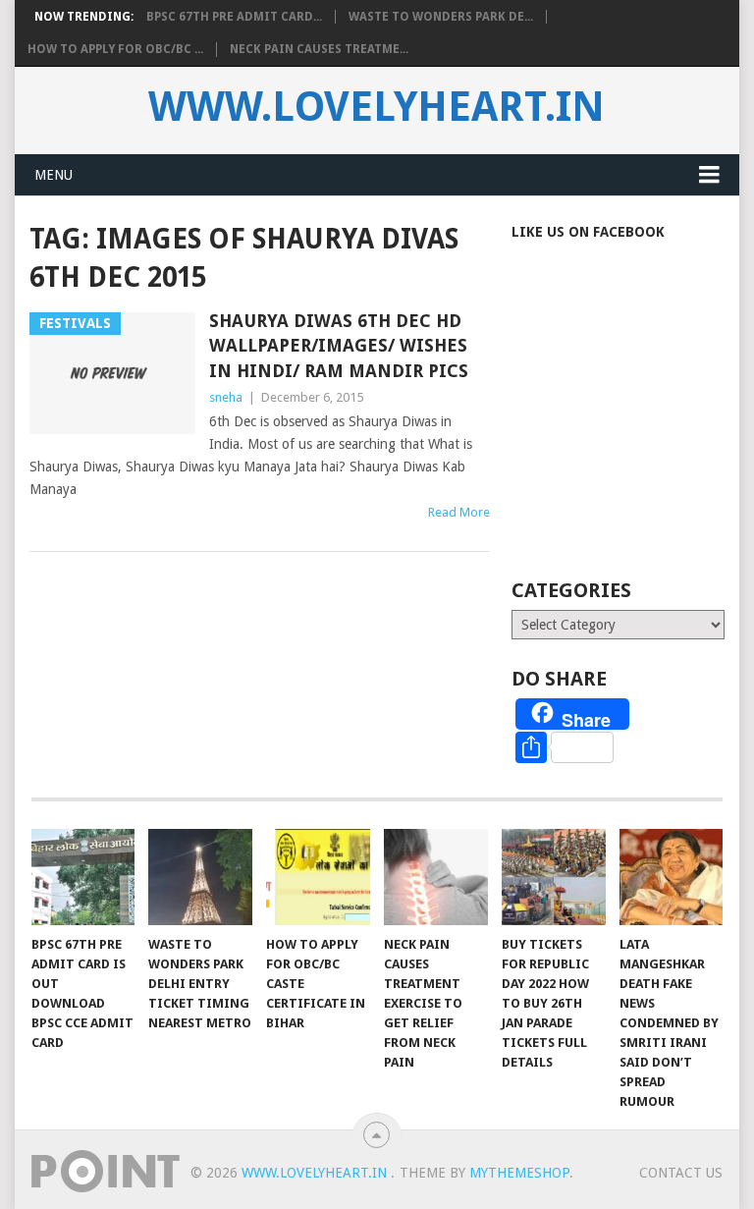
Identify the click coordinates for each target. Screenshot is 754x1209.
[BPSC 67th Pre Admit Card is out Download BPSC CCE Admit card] (83, 877)
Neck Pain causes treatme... (319, 49)
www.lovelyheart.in (376, 107)
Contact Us (681, 1173)
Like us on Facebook (588, 232)
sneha (225, 397)
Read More (459, 512)
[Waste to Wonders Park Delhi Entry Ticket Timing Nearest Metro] (200, 877)
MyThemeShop (519, 1173)
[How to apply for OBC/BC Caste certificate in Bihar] (318, 877)
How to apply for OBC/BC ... (115, 49)
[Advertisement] (632, 436)
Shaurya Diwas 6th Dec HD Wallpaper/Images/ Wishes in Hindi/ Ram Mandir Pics (338, 345)
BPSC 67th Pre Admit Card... (234, 17)
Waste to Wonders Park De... (441, 17)
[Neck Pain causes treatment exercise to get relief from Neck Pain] (436, 877)
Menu (53, 175)
